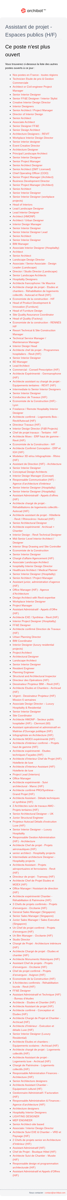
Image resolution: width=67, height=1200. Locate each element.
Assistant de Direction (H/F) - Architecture (37, 463)
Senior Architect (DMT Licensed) (32, 169)
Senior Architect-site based (28, 1124)
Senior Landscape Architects (29, 275)
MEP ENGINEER (22, 1120)
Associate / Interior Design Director (33, 1128)
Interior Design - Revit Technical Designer (37, 534)
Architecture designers (26, 1108)
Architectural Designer (26, 656)
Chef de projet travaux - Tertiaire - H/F (35, 432)
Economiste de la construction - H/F (34, 298)
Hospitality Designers (25, 279)
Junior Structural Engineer (28, 817)
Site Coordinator (22, 715)
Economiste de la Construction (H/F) (34, 978)
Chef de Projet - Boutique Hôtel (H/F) (34, 1151)
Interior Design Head (25, 346)
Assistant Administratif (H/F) (29, 1147)
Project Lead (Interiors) (26, 774)
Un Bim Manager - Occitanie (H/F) (33, 935)
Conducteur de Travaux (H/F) (30, 397)
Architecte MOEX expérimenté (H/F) (34, 739)
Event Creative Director (26, 145)
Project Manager (22, 605)
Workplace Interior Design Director (33, 137)
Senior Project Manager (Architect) (33, 177)
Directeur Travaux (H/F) (27, 424)
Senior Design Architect (26, 129)
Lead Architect (21, 365)
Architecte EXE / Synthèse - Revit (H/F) (36, 617)
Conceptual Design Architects (30, 471)
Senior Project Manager (27, 161)
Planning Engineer (23, 672)
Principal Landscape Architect (30, 153)
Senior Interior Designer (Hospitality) (34, 487)
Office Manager (22, 778)
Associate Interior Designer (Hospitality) (36, 247)
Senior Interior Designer (27, 94)
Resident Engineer (23, 668)
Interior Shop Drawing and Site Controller (37, 546)
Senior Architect (22, 118)
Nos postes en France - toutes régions (35, 74)
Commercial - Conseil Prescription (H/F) (36, 369)
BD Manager (20, 361)
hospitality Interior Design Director (32, 566)
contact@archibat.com (55, 1193)
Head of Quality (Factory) (27, 318)
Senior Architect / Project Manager (33, 110)
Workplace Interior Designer (29, 601)
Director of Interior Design (28, 114)
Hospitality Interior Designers (30, 1112)
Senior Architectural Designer (30, 522)
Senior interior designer (26, 141)
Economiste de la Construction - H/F (34, 444)
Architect (18, 251)
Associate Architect (24, 122)
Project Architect (22, 652)
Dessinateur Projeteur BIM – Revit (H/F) (36, 684)
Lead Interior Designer (26, 212)
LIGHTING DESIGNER (26, 1116)
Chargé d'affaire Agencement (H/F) (33, 558)
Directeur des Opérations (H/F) (31, 680)
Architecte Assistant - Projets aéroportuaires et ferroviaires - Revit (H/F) (34, 868)
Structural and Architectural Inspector (34, 676)
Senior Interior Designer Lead (30, 232)
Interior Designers (23, 106)
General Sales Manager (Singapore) (34, 911)
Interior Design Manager (27, 224)
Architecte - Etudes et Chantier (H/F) (34, 1002)
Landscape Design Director (29, 259)
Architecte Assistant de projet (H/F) (33, 1006)
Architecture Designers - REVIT (31, 133)
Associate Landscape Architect (31, 562)
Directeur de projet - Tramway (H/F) (34, 876)
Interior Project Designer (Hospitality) (34, 621)
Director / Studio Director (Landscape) (35, 271)
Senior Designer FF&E (26, 125)
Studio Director (21, 939)
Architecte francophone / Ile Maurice (34, 283)
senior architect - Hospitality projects (34, 853)
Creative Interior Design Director (32, 102)
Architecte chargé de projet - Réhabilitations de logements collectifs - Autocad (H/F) (36, 507)
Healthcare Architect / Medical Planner (35, 570)
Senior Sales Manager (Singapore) (33, 915)
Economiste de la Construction (31, 550)
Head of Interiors (22, 204)
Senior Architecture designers (30, 1080)
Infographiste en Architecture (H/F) (33, 735)
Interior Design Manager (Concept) (33, 475)
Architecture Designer (25, 149)
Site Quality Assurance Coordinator (33, 314)
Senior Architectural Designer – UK (33, 813)
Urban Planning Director (27, 636)
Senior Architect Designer (27, 165)
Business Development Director (31, 180)
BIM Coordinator (22, 640)
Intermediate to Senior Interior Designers (37, 389)
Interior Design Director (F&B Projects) (35, 428)
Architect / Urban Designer (28, 220)
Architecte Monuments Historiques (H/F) (36, 959)
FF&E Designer (22, 625)
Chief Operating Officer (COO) (30, 173)
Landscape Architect (24, 660)
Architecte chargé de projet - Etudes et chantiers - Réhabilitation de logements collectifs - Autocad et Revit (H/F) (36, 291)
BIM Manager (21, 243)
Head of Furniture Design (27, 310)
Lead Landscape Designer (28, 208)
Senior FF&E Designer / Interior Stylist (35, 98)
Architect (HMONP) (24, 216)
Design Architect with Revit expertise (34, 597)
